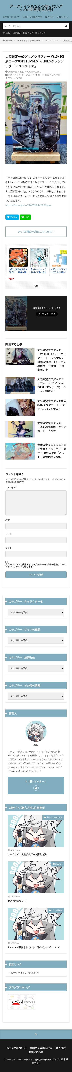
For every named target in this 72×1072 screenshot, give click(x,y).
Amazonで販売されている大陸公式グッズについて (34, 947)
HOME (9, 40)
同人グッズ (40, 33)
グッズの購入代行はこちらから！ (36, 231)
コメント (10, 488)
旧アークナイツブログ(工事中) (24, 972)
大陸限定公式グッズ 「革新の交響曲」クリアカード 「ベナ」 (51, 426)
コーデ (41, 75)
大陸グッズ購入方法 (32, 17)
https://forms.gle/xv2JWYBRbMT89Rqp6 (28, 205)
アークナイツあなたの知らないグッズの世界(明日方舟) (36, 7)
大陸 (58, 75)
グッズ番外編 (57, 910)
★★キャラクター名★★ (28, 40)
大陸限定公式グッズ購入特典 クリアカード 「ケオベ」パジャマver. (51, 404)
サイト (8, 548)
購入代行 (49, 17)
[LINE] (25, 217)
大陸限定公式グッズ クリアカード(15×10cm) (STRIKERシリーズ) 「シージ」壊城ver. (51, 385)
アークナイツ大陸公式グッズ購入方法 (27, 854)
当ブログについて (11, 17)
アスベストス (52, 40)
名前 (7, 520)
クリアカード (27, 75)
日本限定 (17, 33)
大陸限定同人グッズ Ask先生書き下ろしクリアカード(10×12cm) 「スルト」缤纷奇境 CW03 (51, 450)
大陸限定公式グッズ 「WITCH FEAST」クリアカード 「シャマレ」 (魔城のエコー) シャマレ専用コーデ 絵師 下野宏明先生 (51, 360)
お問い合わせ (63, 17)
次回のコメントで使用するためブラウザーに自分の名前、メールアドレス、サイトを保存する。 (35, 565)
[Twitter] (12, 217)
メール (8, 534)
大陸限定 (7, 33)
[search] (65, 26)
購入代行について (17, 900)
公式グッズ (28, 33)
